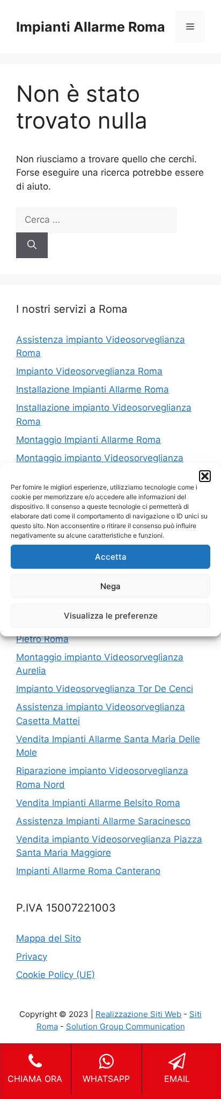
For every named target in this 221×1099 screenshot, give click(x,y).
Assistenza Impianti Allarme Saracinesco (103, 821)
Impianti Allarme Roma (90, 27)
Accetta (111, 557)
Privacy (31, 956)
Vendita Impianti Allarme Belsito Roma (98, 802)
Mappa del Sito (48, 938)
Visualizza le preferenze (111, 616)
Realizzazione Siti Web (138, 1014)
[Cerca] (32, 245)
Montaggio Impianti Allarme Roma (88, 439)
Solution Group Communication (125, 1026)
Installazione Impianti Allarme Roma (92, 389)
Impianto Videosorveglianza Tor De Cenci (104, 688)
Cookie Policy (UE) (55, 974)
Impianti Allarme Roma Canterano (88, 870)
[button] (205, 476)
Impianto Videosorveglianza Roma (89, 371)
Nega (110, 586)
